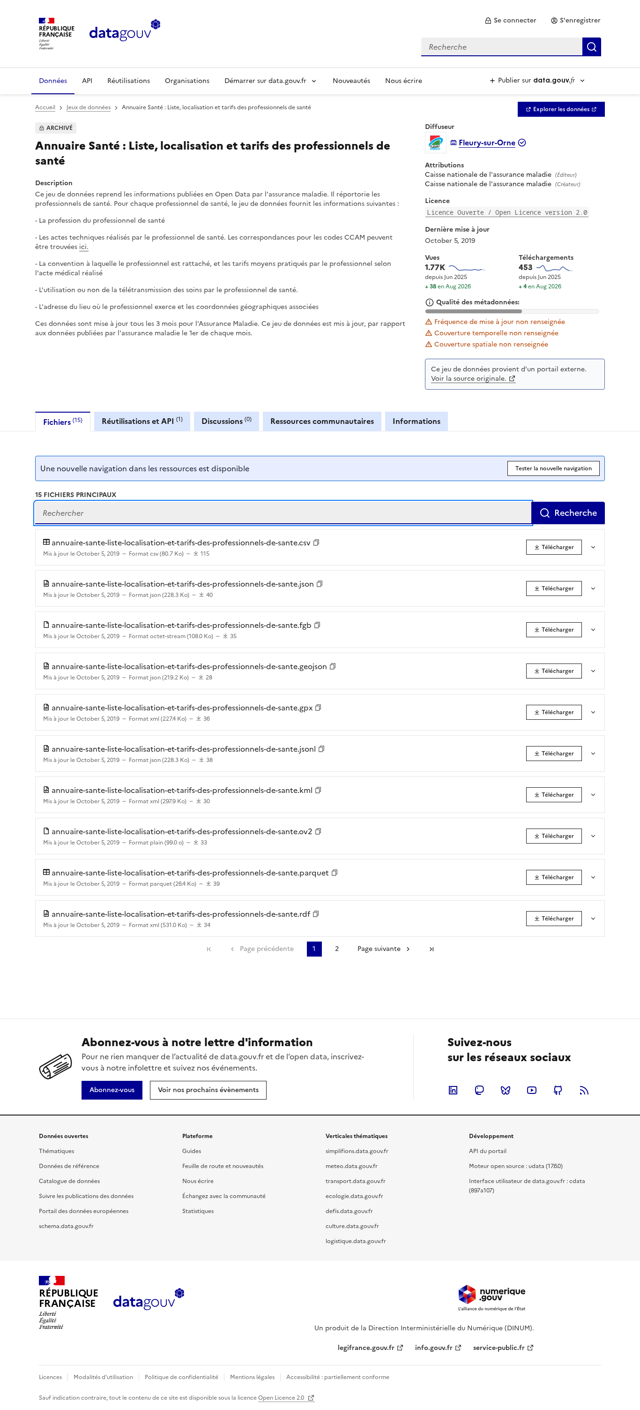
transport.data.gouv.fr (356, 1181)
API (87, 81)
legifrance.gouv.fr (366, 1348)
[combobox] (511, 47)
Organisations (187, 81)
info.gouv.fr (434, 1348)
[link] (510, 20)
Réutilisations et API (142, 421)
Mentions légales (252, 1377)
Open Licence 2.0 (281, 1398)
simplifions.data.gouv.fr (357, 1151)
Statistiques (198, 1211)
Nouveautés (351, 81)
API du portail (487, 1151)
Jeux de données (89, 107)
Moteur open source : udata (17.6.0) (516, 1166)
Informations (416, 421)
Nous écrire (403, 81)
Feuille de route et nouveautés (222, 1166)
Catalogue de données (69, 1181)
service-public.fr (499, 1348)
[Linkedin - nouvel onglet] (453, 1090)
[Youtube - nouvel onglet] (531, 1090)
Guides (191, 1151)
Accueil (45, 107)
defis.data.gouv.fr (349, 1211)
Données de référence (69, 1166)
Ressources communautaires (322, 421)
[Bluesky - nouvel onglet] (505, 1090)
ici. (84, 247)
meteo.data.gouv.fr (352, 1166)
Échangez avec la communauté (224, 1196)
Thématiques (56, 1151)
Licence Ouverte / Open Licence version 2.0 (507, 212)
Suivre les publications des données (86, 1196)
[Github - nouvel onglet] (558, 1090)
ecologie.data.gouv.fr (354, 1196)
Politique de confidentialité (181, 1377)
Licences (50, 1377)
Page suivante (379, 949)
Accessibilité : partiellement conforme (337, 1377)
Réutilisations (128, 81)
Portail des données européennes (83, 1211)
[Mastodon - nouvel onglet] (479, 1090)
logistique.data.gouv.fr (356, 1241)
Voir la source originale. (468, 379)
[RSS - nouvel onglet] (584, 1090)
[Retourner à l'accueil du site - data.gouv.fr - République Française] (148, 1302)
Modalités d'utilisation (103, 1377)
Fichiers (62, 422)
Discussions (226, 421)
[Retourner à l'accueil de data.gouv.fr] (124, 32)
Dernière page (431, 949)
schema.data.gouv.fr (66, 1226)
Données (53, 81)
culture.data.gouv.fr (352, 1226)
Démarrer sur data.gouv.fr (265, 81)
